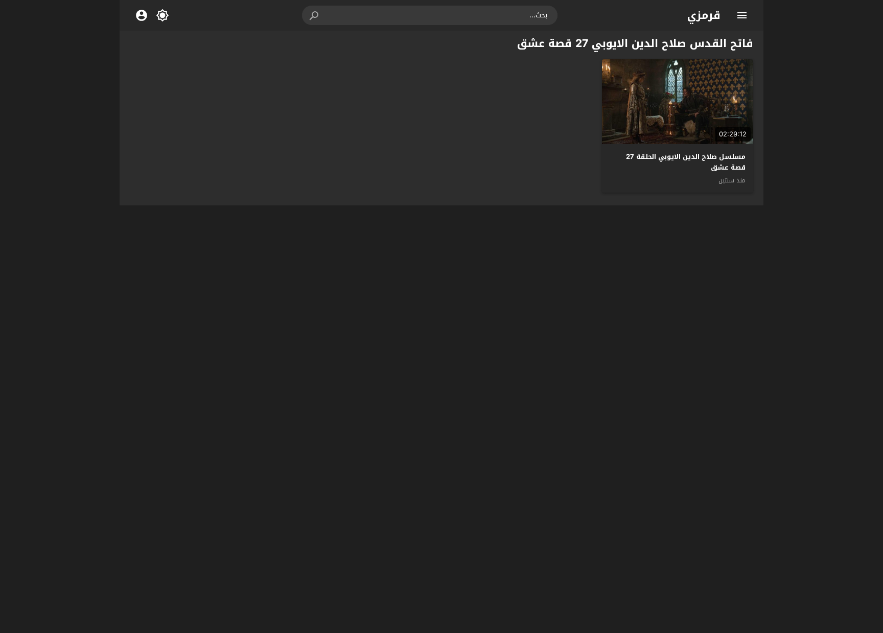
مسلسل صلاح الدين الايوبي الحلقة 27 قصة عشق (686, 162)
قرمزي (704, 15)
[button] (315, 15)
